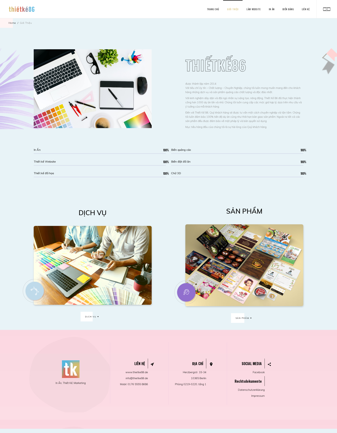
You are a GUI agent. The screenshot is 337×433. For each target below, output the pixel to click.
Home (12, 22)
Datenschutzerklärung (251, 389)
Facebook (259, 372)
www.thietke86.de (136, 372)
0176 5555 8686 (138, 384)
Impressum (258, 395)
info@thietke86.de (137, 378)
